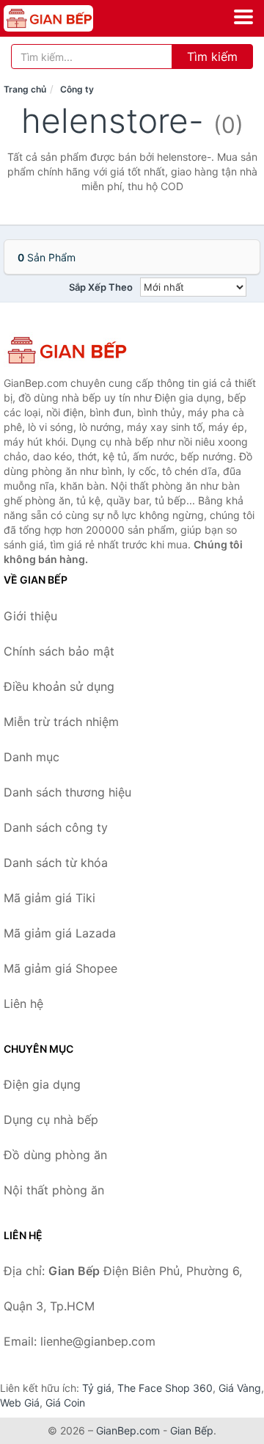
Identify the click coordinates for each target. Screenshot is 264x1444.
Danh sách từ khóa (56, 862)
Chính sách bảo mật (59, 651)
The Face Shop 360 (165, 1388)
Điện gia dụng (42, 1084)
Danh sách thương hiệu (67, 792)
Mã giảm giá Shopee (60, 968)
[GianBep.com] (66, 18)
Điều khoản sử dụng (59, 686)
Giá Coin (65, 1402)
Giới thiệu (30, 616)
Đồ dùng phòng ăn (55, 1154)
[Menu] (243, 17)
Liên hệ (23, 1003)
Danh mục (31, 757)
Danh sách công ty (56, 827)
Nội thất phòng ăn (54, 1190)
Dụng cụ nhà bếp (51, 1119)
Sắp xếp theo (101, 287)
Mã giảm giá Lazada (60, 933)
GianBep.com (128, 1430)
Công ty (77, 89)
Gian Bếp (191, 1430)
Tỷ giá (96, 1388)
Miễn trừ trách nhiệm (61, 721)
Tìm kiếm (212, 56)
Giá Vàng (240, 1388)
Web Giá (20, 1402)
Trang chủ (25, 89)
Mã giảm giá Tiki (49, 897)
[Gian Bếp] (77, 350)
